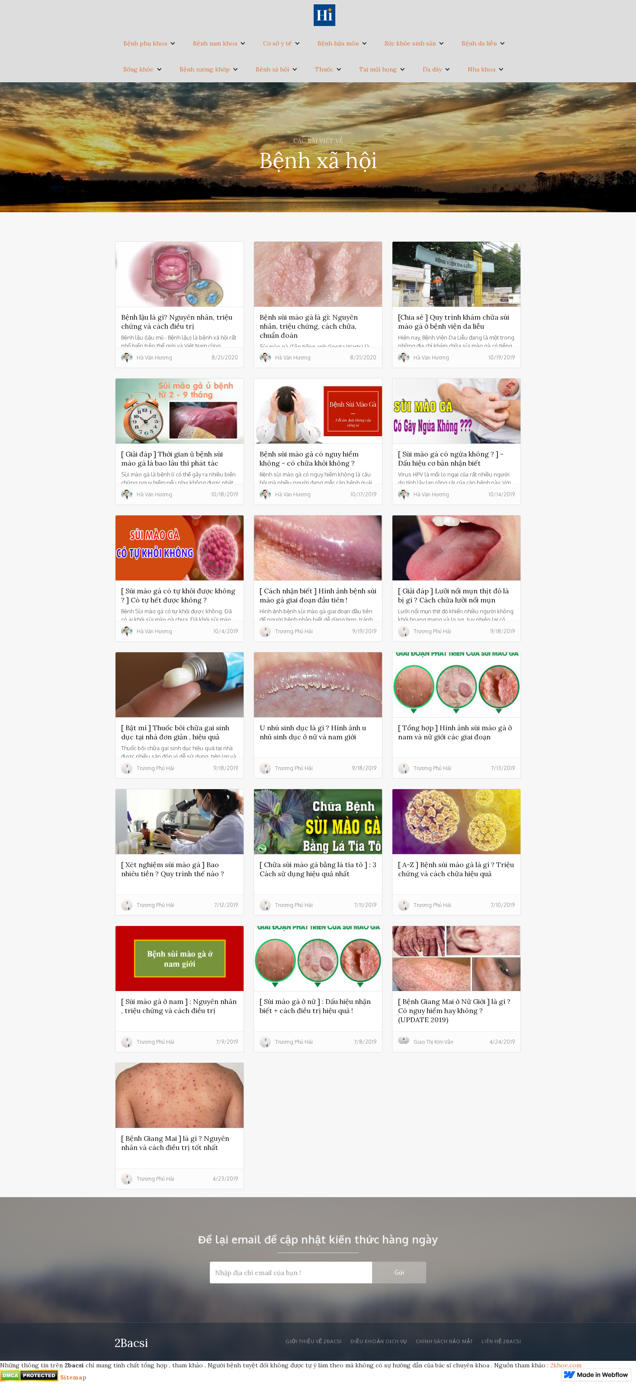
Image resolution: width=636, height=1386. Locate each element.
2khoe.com (565, 1365)
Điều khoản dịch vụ (378, 1341)
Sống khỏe (138, 69)
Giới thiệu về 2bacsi (314, 1341)
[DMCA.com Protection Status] (29, 1377)
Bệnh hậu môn (338, 43)
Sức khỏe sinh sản (410, 43)
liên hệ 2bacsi (501, 1341)
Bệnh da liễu (479, 43)
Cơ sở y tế (277, 43)
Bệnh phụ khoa (145, 43)
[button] (149, 43)
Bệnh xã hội (272, 69)
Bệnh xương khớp (205, 69)
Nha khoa (481, 69)
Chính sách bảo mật (444, 1341)
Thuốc (324, 69)
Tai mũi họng (378, 69)
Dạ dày (432, 69)
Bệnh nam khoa (215, 43)
